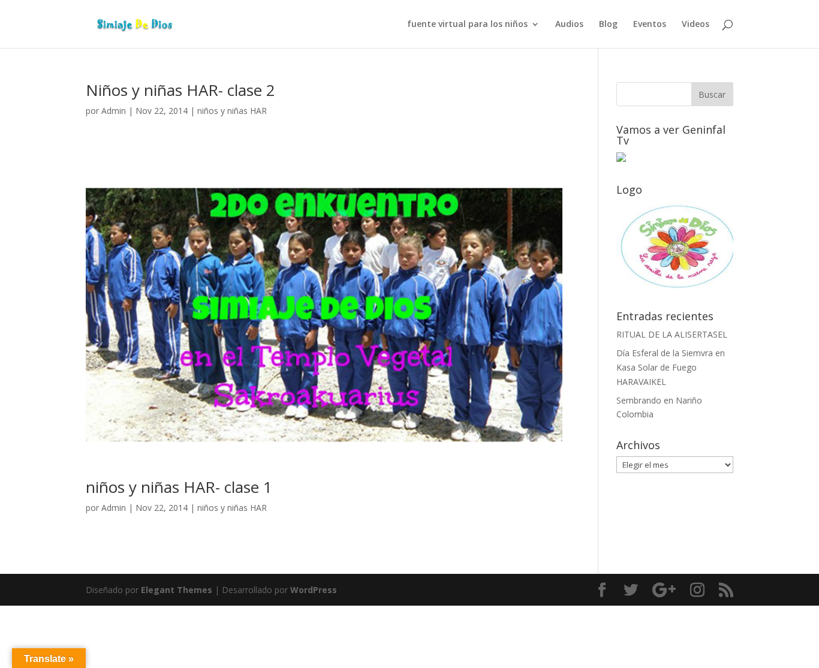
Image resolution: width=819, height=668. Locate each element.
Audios (569, 24)
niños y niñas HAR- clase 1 (179, 487)
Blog (608, 24)
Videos (695, 24)
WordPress (313, 589)
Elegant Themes (176, 589)
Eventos (649, 24)
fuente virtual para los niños (467, 24)
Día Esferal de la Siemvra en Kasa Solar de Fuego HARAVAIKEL (670, 367)
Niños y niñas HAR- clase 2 (180, 90)
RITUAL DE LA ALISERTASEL (671, 334)
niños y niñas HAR (232, 110)
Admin (113, 110)
